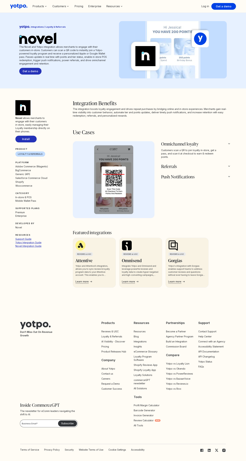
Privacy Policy (52, 449)
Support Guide (23, 239)
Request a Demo (110, 383)
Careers (105, 378)
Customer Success (111, 388)
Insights (141, 346)
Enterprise (94, 6)
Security (69, 449)
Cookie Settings (117, 449)
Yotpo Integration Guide (28, 242)
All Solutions (140, 388)
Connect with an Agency (211, 341)
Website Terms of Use (91, 449)
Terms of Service (29, 449)
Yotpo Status (205, 361)
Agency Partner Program (179, 336)
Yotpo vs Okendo (175, 368)
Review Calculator (146, 420)
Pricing (78, 6)
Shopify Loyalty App (145, 370)
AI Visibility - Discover (113, 341)
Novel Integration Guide (28, 246)
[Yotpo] (18, 6)
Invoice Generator (144, 415)
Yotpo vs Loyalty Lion (177, 363)
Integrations (140, 341)
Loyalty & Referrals (111, 336)
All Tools (138, 425)
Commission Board (176, 346)
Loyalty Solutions (143, 375)
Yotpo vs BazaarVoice (178, 378)
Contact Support (207, 331)
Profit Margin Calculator (146, 405)
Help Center (205, 336)
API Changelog (206, 356)
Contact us (107, 373)
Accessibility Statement (211, 346)
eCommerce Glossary (145, 351)
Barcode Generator (144, 410)
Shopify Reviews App (145, 365)
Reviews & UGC (110, 331)
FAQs (201, 366)
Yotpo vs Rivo (173, 388)
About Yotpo (108, 368)
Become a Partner (176, 331)
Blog (136, 336)
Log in (205, 6)
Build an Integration (176, 341)
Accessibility (138, 449)
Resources (140, 331)
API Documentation (208, 351)
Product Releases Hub (113, 351)
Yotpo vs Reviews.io (177, 383)
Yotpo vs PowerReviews (179, 373)
